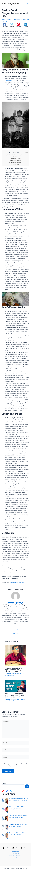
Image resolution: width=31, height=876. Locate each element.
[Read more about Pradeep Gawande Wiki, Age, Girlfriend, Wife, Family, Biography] (15, 655)
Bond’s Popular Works (15, 160)
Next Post (15, 633)
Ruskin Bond (8, 81)
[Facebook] (7, 791)
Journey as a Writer (15, 158)
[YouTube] (3, 791)
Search (4, 783)
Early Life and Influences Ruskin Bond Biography (15, 155)
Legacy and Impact (16, 162)
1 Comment (8, 673)
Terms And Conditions (15, 856)
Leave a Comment (7, 19)
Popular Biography (16, 673)
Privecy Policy (16, 858)
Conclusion (16, 164)
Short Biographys (10, 3)
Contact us (15, 851)
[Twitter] (11, 791)
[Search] (27, 786)
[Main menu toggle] (27, 3)
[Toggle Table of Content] (25, 152)
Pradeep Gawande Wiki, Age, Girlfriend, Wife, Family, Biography (14, 669)
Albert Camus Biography (17, 582)
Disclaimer (16, 854)
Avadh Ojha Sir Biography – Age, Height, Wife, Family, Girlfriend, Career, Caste (15, 695)
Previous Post (16, 630)
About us (15, 860)
